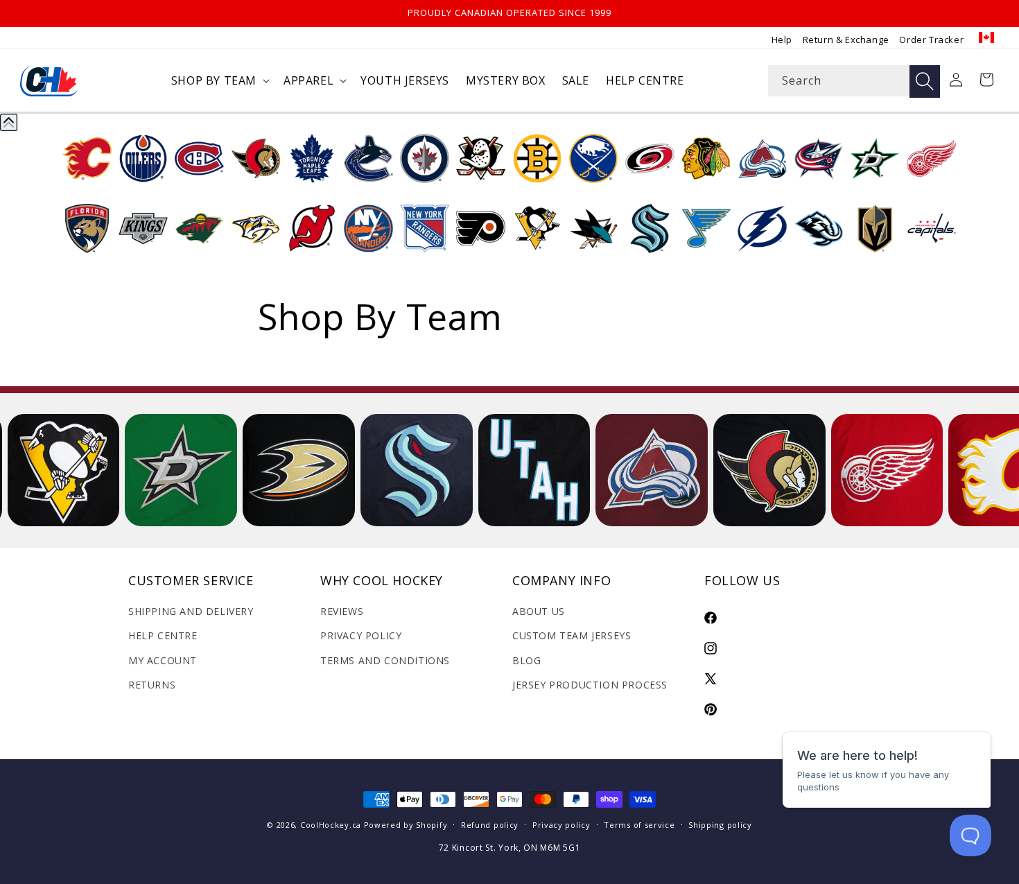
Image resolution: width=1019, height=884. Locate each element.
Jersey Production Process (590, 684)
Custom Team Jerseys (571, 635)
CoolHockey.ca (330, 825)
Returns (151, 684)
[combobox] (854, 80)
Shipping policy (720, 825)
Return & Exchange (846, 39)
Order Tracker (931, 39)
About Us (538, 611)
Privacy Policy (360, 635)
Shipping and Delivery (191, 611)
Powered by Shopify (406, 825)
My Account (162, 660)
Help (782, 39)
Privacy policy (561, 825)
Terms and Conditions (385, 660)
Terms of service (639, 825)
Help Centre (163, 635)
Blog (526, 660)
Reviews (341, 611)
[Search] (924, 81)
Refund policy (490, 825)
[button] (219, 80)
